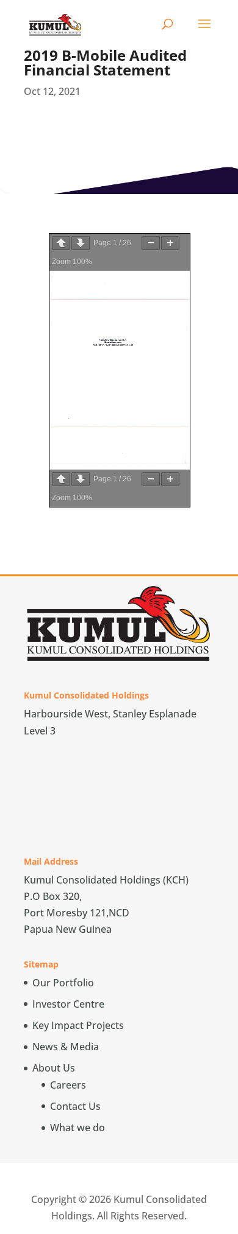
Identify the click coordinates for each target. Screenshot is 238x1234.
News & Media (65, 1046)
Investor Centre (68, 1004)
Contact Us (75, 1106)
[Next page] (80, 243)
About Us (53, 1068)
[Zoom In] (170, 243)
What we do (77, 1127)
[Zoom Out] (151, 243)
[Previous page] (61, 243)
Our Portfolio (63, 982)
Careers (68, 1085)
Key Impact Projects (78, 1025)
